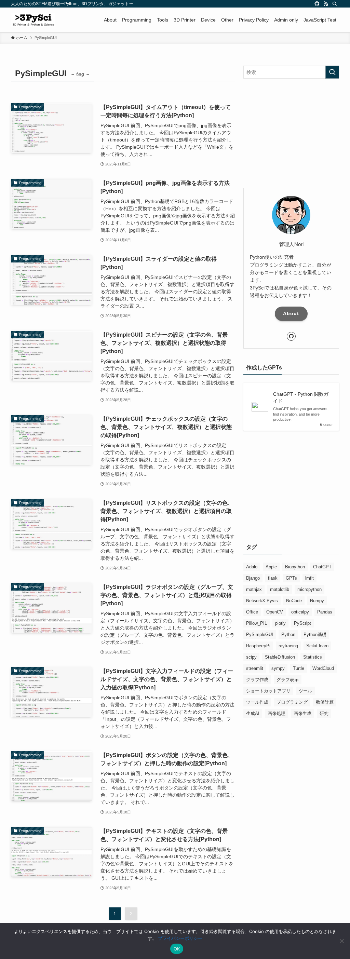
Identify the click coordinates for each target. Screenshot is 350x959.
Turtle (298, 668)
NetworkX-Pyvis (262, 600)
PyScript (302, 623)
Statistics (312, 657)
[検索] (334, 4)
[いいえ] (341, 940)
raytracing (288, 645)
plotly (280, 623)
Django (253, 578)
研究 (324, 713)
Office (252, 611)
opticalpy (300, 611)
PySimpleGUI (259, 634)
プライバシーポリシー (180, 938)
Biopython (295, 566)
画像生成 (302, 713)
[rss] (325, 4)
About (291, 313)
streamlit (254, 668)
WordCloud (323, 668)
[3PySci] (33, 20)
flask (273, 578)
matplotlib (279, 589)
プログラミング (292, 702)
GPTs (291, 578)
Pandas (324, 611)
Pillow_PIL (256, 623)
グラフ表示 (288, 679)
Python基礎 (315, 634)
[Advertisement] (291, 133)
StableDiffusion (280, 657)
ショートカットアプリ (268, 690)
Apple (271, 566)
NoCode (294, 600)
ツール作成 (257, 702)
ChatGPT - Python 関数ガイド (300, 397)
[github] (316, 4)
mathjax (254, 589)
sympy (278, 668)
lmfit (309, 578)
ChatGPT (322, 566)
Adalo (251, 566)
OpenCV (274, 611)
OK (177, 948)
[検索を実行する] (332, 72)
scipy (251, 657)
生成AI (252, 713)
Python (288, 634)
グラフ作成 (257, 679)
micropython (309, 589)
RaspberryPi (258, 645)
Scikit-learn (317, 645)
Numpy (317, 600)
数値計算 (325, 702)
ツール (305, 690)
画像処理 (276, 713)
